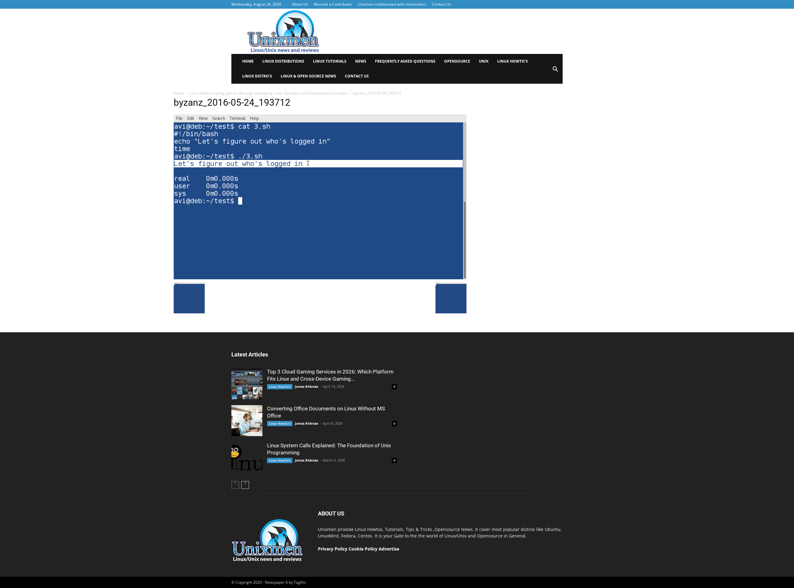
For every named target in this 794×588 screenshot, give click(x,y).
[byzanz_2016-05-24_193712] (320, 277)
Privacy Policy (332, 549)
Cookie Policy (364, 549)
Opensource (457, 61)
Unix (483, 61)
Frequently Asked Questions (405, 61)
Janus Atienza (306, 386)
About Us (300, 4)
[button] (555, 71)
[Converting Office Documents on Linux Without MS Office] (246, 420)
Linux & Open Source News (308, 76)
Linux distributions (283, 61)
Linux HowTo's (280, 386)
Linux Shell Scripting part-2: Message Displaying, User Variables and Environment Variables (268, 93)
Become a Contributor (333, 4)
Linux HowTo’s (512, 61)
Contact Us (441, 4)
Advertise (389, 549)
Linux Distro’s (257, 76)
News (360, 61)
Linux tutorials (329, 61)
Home (248, 61)
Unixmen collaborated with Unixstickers (392, 4)
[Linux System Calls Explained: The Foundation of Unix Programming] (246, 457)
